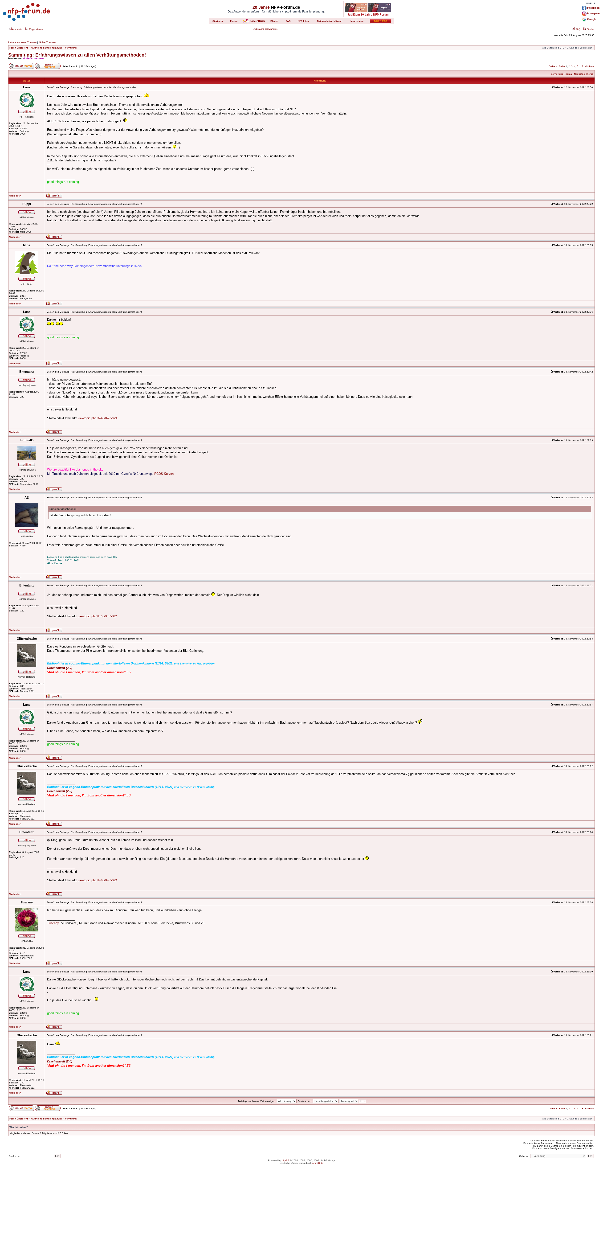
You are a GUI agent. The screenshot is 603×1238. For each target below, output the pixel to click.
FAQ (578, 29)
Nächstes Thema (583, 74)
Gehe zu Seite (557, 66)
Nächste (589, 66)
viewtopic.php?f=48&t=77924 (97, 418)
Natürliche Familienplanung (46, 47)
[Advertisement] (301, 1205)
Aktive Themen (47, 42)
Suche (590, 29)
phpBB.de (317, 1163)
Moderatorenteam (34, 58)
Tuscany (53, 923)
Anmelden (17, 29)
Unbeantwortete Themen (22, 42)
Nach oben (15, 195)
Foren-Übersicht (18, 47)
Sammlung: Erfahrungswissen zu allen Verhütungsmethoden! (77, 54)
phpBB (285, 1160)
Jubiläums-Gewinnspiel (265, 29)
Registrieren (35, 29)
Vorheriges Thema (561, 74)
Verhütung (71, 47)
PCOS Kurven (164, 474)
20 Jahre (261, 7)
